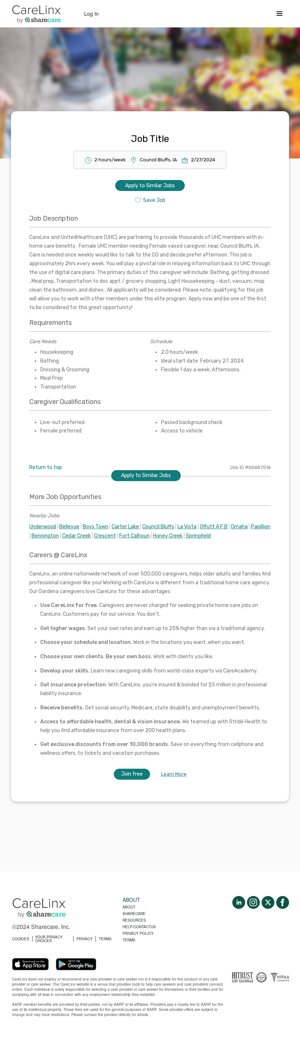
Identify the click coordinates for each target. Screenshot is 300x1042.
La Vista (186, 527)
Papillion (260, 527)
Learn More (174, 774)
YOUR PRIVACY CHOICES (49, 938)
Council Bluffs (158, 527)
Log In (91, 13)
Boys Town (95, 527)
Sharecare (134, 913)
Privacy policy (138, 933)
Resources (134, 920)
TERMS (105, 938)
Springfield (198, 536)
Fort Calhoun (134, 536)
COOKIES (20, 938)
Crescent (105, 536)
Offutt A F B (214, 527)
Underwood (42, 527)
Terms (129, 939)
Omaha (239, 527)
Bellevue (69, 527)
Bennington (45, 536)
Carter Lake (125, 527)
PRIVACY (84, 938)
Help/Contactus (139, 926)
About (129, 907)
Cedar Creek (76, 536)
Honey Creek (168, 536)
